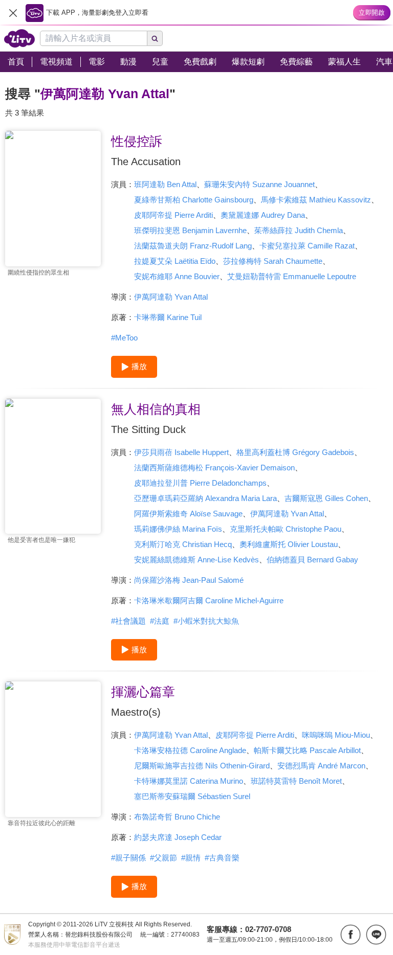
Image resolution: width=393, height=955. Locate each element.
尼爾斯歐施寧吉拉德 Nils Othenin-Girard (202, 765)
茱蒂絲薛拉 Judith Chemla (298, 230)
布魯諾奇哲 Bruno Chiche (177, 816)
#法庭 (159, 621)
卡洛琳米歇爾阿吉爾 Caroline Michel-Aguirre (208, 600)
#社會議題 (128, 621)
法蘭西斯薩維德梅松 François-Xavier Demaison (214, 467)
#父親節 (163, 857)
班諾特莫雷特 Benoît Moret (296, 781)
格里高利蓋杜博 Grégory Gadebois (295, 452)
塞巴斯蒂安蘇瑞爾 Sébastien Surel (192, 796)
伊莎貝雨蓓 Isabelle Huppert (181, 452)
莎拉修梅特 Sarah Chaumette (272, 261)
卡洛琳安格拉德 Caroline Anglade (190, 750)
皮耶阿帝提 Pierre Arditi (173, 215)
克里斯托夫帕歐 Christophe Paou (285, 529)
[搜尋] (155, 38)
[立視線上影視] (19, 38)
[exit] (13, 13)
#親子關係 (128, 857)
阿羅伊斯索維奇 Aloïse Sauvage (188, 513)
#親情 (191, 857)
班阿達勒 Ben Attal (165, 184)
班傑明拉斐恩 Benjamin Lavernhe (190, 230)
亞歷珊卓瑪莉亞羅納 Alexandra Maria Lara (205, 498)
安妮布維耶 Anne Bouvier (177, 276)
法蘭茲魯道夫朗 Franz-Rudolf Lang (193, 245)
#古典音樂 (222, 857)
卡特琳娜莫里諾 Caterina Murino (188, 781)
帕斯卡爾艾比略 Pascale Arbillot (307, 750)
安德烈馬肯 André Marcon (321, 765)
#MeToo (124, 337)
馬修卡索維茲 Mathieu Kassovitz (316, 199)
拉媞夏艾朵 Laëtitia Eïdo (174, 261)
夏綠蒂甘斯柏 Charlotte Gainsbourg (193, 199)
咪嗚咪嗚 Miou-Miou (336, 735)
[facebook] (350, 934)
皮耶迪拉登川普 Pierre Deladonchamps (200, 483)
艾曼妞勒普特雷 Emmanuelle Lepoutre (291, 276)
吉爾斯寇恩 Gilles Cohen (326, 498)
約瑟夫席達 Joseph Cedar (178, 837)
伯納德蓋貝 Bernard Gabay (312, 559)
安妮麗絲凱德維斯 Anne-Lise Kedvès (196, 559)
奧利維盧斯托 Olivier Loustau (288, 544)
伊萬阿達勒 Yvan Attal (171, 296)
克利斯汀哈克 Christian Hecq (183, 544)
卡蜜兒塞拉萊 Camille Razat (307, 245)
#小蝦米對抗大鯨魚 (206, 621)
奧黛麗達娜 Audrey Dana (263, 215)
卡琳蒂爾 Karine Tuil (168, 317)
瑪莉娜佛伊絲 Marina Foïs (178, 529)
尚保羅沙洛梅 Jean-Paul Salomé (189, 580)
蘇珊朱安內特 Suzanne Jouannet (259, 184)
